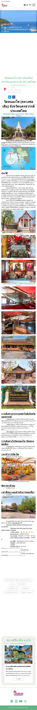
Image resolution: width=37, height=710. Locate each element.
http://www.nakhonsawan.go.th (16, 551)
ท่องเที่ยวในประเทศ (15, 27)
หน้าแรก (4, 27)
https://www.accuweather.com (13, 548)
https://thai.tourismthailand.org (16, 555)
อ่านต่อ (18, 679)
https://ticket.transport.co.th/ (24, 437)
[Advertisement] (18, 53)
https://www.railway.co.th (11, 430)
